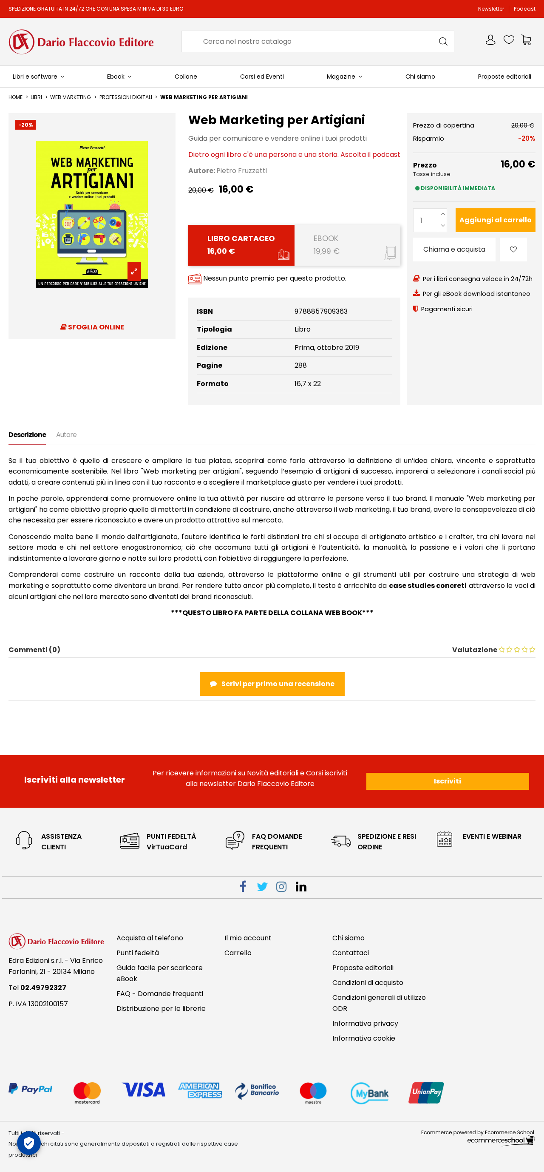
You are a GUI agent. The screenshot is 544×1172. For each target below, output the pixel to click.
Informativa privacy (365, 1023)
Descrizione (27, 435)
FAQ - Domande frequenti (159, 994)
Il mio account (248, 938)
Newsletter (491, 8)
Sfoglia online (95, 327)
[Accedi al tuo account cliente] (491, 41)
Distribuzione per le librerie (161, 1008)
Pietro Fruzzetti (241, 171)
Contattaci (350, 953)
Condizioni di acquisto (367, 983)
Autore (66, 435)
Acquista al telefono (149, 938)
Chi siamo (348, 938)
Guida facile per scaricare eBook (159, 973)
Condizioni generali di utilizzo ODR (379, 1003)
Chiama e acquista (454, 249)
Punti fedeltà (137, 953)
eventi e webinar (492, 836)
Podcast (525, 8)
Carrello (238, 953)
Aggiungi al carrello (495, 220)
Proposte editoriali (363, 968)
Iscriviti (447, 781)
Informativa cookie (363, 1038)
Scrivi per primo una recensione (277, 684)
